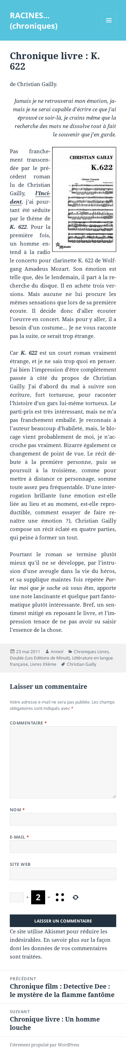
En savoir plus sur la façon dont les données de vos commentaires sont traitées (60, 948)
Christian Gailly (81, 664)
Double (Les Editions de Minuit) (40, 658)
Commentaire (28, 723)
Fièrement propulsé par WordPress (44, 1045)
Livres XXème (43, 664)
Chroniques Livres (91, 652)
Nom (17, 810)
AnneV (57, 652)
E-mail (19, 837)
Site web (20, 864)
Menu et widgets (109, 27)
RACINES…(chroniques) (33, 20)
